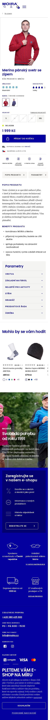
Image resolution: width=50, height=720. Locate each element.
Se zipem (8, 14)
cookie (37, 682)
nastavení (38, 697)
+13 (35, 379)
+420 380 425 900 (12, 617)
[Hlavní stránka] (9, 4)
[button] (44, 41)
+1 (18, 379)
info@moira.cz (10, 635)
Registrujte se (17, 526)
